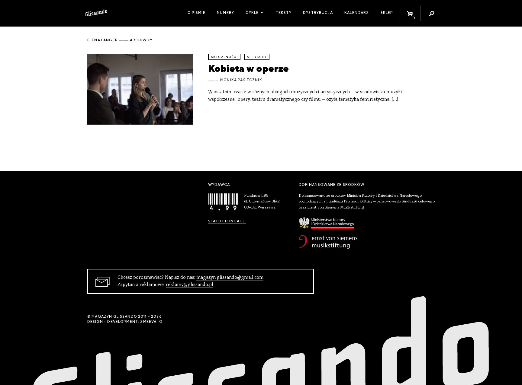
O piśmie (196, 13)
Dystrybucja (318, 13)
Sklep (387, 13)
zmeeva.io (151, 322)
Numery (225, 13)
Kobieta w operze (248, 68)
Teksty (284, 13)
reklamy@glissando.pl (189, 284)
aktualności (224, 57)
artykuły (256, 57)
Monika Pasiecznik (241, 80)
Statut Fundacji (227, 221)
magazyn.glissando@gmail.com (229, 277)
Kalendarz (356, 13)
